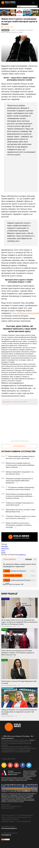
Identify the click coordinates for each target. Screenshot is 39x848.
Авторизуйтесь (19, 446)
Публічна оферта (7, 808)
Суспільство (7, 402)
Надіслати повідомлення (11, 806)
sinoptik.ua (22, 555)
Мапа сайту (6, 805)
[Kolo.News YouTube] (19, 537)
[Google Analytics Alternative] (5, 840)
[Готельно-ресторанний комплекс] (19, 12)
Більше (28, 559)
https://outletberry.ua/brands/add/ (25, 313)
